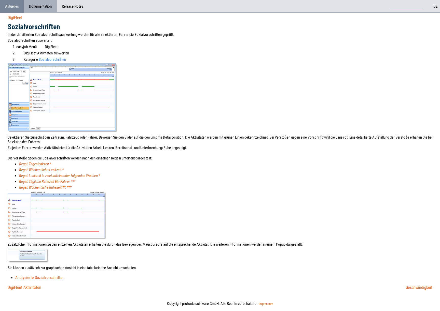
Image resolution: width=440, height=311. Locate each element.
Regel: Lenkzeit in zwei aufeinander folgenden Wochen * (59, 175)
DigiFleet (15, 17)
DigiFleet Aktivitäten (24, 287)
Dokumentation (40, 6)
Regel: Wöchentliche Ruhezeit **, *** (45, 187)
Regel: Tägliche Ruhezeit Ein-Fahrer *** (47, 181)
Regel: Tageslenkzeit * (35, 164)
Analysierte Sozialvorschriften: (40, 277)
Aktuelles (12, 6)
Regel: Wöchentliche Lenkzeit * (41, 170)
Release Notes (72, 6)
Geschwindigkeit (419, 287)
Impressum (266, 304)
